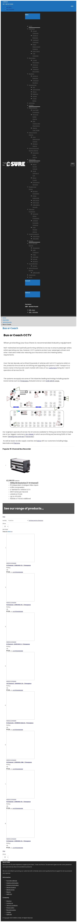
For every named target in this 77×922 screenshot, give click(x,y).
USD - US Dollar (10, 9)
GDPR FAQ (9, 894)
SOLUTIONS (6, 320)
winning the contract (16, 437)
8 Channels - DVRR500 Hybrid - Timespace (19, 723)
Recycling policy (11, 910)
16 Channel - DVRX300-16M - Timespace (19, 762)
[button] (11, 563)
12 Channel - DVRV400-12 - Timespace (18, 565)
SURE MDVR (50, 381)
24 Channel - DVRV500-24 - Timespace (18, 683)
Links (72, 6)
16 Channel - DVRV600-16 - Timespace (18, 801)
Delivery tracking (11, 887)
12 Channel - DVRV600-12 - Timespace (18, 841)
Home (4, 318)
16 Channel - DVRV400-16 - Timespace (18, 605)
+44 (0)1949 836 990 (17, 572)
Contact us (9, 903)
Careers (8, 912)
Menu (26, 14)
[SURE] (16, 164)
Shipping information (12, 885)
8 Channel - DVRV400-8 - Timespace (18, 644)
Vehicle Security (7, 322)
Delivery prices (10, 889)
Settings (27, 292)
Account (27, 281)
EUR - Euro (8, 7)
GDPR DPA (9, 914)
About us (8, 901)
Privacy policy (10, 907)
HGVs (39, 441)
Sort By (5, 520)
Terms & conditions (12, 905)
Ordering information (12, 883)
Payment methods (11, 880)
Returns (8, 892)
